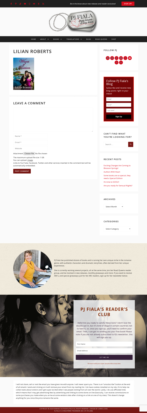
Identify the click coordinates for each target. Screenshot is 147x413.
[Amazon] (116, 62)
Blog (88, 39)
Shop (113, 39)
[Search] (130, 144)
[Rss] (121, 62)
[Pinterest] (112, 58)
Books (56, 39)
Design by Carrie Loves (99, 409)
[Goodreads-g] (125, 58)
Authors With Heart (112, 172)
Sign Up (118, 117)
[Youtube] (121, 58)
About (43, 39)
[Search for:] (116, 144)
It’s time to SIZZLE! (111, 182)
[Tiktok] (116, 58)
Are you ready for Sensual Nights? (118, 185)
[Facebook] (108, 58)
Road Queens (101, 39)
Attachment (18, 153)
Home (33, 39)
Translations (72, 39)
